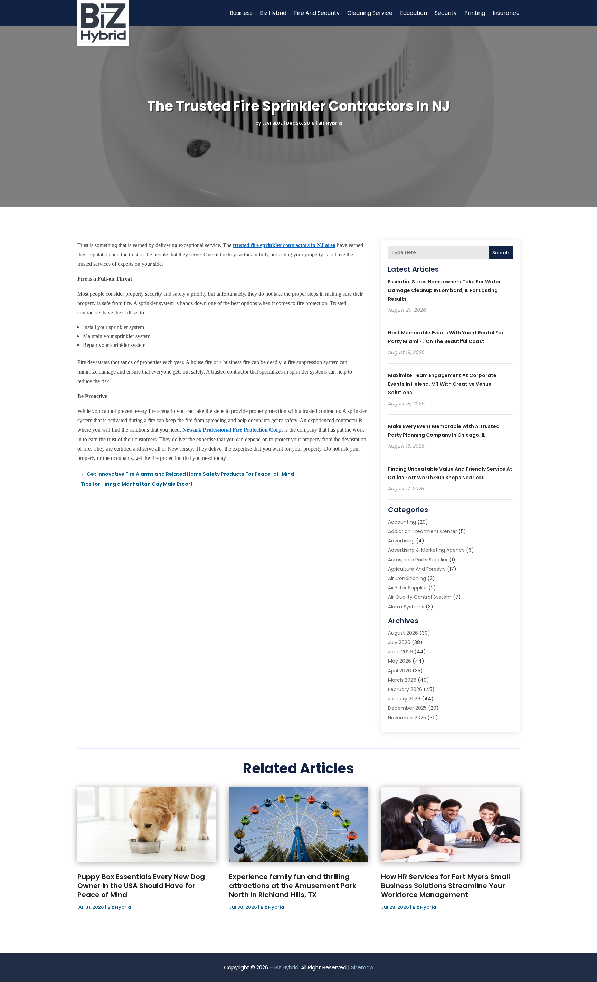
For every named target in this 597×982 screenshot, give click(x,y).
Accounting (402, 522)
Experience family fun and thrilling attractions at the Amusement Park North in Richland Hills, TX (292, 885)
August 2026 (403, 633)
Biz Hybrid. (287, 967)
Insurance (506, 13)
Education (413, 13)
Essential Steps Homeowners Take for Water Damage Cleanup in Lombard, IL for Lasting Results (444, 290)
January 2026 (404, 698)
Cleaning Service (369, 13)
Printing (474, 13)
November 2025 (407, 717)
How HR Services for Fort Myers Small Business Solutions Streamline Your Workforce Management (445, 885)
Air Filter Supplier (407, 587)
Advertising (401, 540)
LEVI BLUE (272, 123)
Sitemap (362, 967)
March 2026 (402, 680)
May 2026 (399, 661)
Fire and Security (317, 13)
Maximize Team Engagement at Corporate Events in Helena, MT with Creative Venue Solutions (442, 384)
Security (446, 13)
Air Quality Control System (420, 597)
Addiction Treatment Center (422, 531)
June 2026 (400, 651)
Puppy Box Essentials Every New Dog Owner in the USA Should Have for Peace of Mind (141, 885)
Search (500, 252)
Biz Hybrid (273, 13)
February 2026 (405, 689)
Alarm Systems (406, 606)
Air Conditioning (407, 578)
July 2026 (399, 642)
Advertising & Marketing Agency (426, 550)
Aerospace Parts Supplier (418, 559)
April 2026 (399, 670)
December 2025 (407, 708)
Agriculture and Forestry (417, 569)
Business (241, 13)
